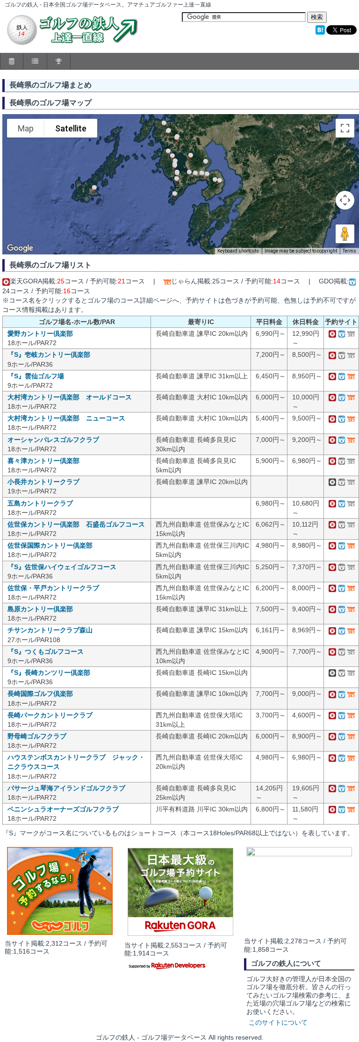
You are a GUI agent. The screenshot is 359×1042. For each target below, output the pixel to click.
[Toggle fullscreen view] (345, 128)
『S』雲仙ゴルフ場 (35, 376)
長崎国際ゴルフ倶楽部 (40, 693)
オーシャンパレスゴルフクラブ (53, 439)
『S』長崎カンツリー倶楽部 (48, 672)
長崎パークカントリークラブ (50, 715)
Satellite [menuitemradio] (70, 128)
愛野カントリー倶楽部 (40, 333)
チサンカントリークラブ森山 (50, 630)
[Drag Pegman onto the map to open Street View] (345, 233)
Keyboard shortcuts (238, 250)
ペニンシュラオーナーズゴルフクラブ (63, 809)
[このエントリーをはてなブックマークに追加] (320, 32)
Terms (349, 250)
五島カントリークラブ (40, 503)
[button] (168, 132)
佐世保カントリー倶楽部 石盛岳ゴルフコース (76, 524)
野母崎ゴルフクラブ (36, 736)
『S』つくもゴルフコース (45, 651)
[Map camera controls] (345, 200)
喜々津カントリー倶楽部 (43, 460)
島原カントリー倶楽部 (40, 609)
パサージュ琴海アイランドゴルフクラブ (66, 788)
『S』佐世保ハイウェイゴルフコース (61, 567)
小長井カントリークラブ (43, 481)
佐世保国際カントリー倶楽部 (50, 545)
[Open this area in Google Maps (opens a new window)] (20, 248)
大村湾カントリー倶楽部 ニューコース (66, 418)
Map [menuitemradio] (26, 128)
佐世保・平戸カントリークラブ (53, 588)
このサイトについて (278, 1022)
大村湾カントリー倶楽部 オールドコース (69, 397)
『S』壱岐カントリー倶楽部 (48, 354)
